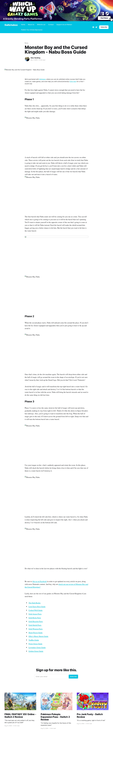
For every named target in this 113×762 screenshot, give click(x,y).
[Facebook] (93, 27)
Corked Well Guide (35, 610)
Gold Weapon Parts (36, 629)
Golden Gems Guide (36, 651)
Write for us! (41, 24)
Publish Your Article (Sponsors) (31, 30)
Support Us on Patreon (64, 24)
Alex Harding (35, 58)
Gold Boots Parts (35, 617)
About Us (31, 24)
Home (23, 24)
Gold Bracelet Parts (36, 621)
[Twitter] (96, 27)
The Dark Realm (34, 603)
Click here (73, 81)
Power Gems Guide (35, 644)
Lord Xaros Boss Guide (37, 606)
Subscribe (104, 27)
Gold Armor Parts (35, 614)
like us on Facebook (39, 581)
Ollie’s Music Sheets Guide (38, 636)
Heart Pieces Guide (35, 632)
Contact (51, 24)
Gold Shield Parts (35, 625)
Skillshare (42, 79)
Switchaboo (11, 25)
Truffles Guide (34, 640)
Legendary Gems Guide (37, 647)
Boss (26, 43)
